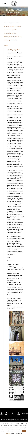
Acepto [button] (23, 431)
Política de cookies (14, 420)
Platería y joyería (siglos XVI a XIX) (13, 36)
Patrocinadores (10, 419)
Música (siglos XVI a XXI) (10, 40)
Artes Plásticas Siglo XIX (10, 30)
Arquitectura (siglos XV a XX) (11, 23)
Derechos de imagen (21, 419)
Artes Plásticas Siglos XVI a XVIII (12, 26)
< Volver (6, 45)
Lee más (8, 433)
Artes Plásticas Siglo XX (10, 33)
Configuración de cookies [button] (16, 433)
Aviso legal (3, 419)
